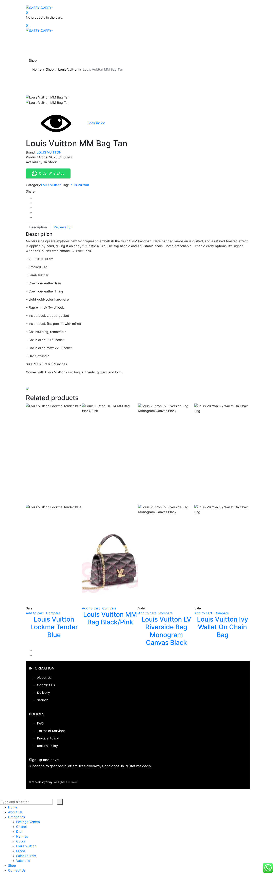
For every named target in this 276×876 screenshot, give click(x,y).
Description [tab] (38, 227)
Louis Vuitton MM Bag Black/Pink (110, 618)
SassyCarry (45, 782)
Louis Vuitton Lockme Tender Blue (54, 627)
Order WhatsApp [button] (51, 173)
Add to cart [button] (35, 613)
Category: (33, 185)
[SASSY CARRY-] (39, 7)
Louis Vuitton (68, 69)
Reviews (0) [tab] (63, 227)
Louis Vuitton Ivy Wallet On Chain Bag (222, 627)
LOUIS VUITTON (49, 152)
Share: (30, 191)
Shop (50, 69)
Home (36, 69)
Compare (53, 613)
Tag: (65, 185)
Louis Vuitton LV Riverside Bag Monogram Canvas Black (166, 630)
